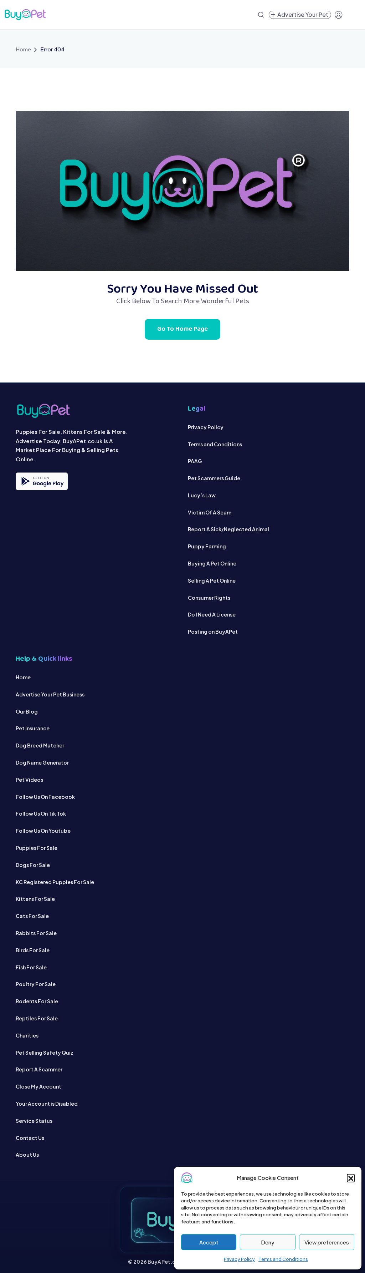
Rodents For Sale (37, 1001)
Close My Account (38, 1086)
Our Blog (27, 711)
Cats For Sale (32, 916)
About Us (27, 1154)
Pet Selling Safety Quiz (44, 1052)
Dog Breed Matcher (40, 745)
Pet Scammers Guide (214, 478)
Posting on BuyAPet (213, 631)
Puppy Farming (207, 546)
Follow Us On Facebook (45, 796)
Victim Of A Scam (209, 512)
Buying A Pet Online (212, 563)
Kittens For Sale (35, 899)
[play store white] (42, 481)
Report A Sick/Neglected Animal (228, 529)
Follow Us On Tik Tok (41, 813)
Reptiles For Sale (37, 1018)
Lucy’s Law (202, 495)
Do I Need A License (212, 614)
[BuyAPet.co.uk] (25, 14)
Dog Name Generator (42, 762)
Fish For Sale (31, 967)
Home (23, 49)
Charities (27, 1035)
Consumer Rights (209, 597)
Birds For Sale (33, 950)
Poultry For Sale (36, 984)
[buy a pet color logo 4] (96, 411)
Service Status (34, 1120)
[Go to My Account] (339, 14)
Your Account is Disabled (47, 1103)
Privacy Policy (239, 1259)
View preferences (326, 1242)
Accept (209, 1242)
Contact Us (30, 1138)
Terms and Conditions (283, 1259)
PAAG (195, 461)
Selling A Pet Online (212, 580)
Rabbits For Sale (36, 933)
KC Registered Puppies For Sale (55, 882)
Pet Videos (29, 779)
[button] (350, 1177)
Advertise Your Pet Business (50, 694)
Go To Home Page (182, 329)
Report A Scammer (39, 1069)
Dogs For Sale (33, 865)
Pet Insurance (33, 728)
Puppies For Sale (36, 848)
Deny (267, 1242)
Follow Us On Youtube (43, 830)
